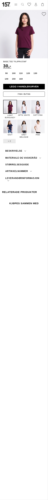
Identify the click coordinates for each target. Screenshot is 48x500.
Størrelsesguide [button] (17, 164)
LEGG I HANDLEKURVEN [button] (24, 86)
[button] (16, 4)
